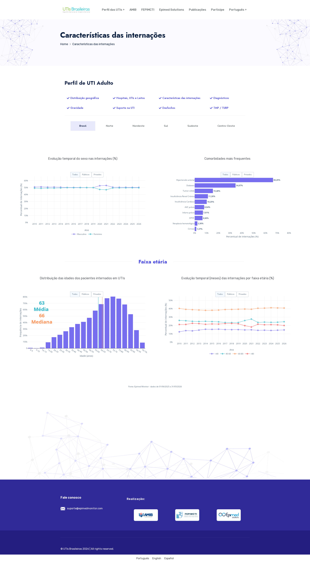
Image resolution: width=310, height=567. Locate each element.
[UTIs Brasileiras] (76, 9)
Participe (217, 9)
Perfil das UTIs (112, 9)
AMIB (132, 9)
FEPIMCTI (147, 9)
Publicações (197, 9)
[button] (83, 98)
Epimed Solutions (171, 9)
